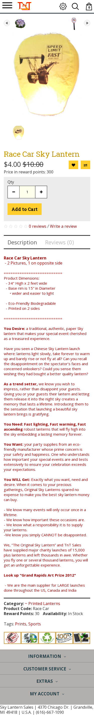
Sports (34, 624)
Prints (20, 624)
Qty (11, 181)
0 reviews (37, 226)
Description (22, 242)
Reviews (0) (59, 242)
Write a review (63, 226)
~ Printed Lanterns (42, 603)
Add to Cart (25, 209)
